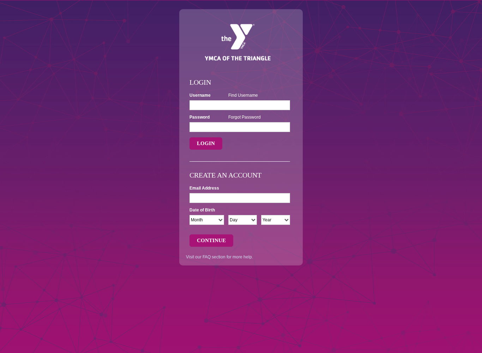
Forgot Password (244, 117)
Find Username (243, 95)
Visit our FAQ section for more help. (219, 257)
